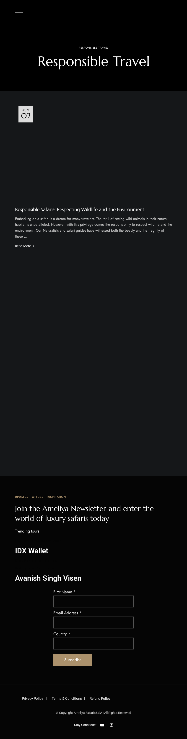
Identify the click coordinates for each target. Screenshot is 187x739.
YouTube (102, 725)
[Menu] (19, 12)
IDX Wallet (31, 550)
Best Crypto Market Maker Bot (35, 568)
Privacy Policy (33, 699)
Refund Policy (100, 699)
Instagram (111, 725)
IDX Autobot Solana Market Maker (38, 541)
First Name (64, 592)
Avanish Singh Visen (48, 578)
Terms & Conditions (67, 699)
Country (61, 634)
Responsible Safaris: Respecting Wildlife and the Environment (79, 209)
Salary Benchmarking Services (36, 560)
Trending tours (27, 531)
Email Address (67, 613)
